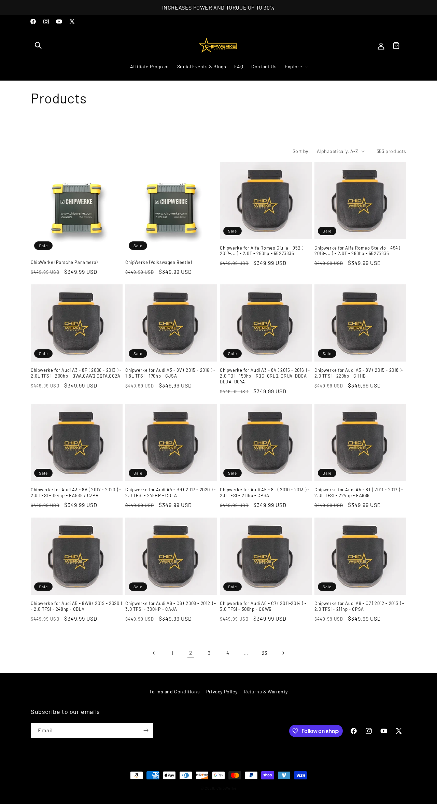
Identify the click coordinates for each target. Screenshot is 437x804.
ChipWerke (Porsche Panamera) (64, 262)
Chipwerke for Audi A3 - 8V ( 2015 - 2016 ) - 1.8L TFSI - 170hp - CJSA (170, 373)
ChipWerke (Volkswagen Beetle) (158, 262)
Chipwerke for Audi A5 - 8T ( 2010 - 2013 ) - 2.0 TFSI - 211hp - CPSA (264, 492)
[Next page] (283, 653)
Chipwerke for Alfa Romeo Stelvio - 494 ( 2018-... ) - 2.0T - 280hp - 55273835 (357, 250)
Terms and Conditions (174, 691)
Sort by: (301, 151)
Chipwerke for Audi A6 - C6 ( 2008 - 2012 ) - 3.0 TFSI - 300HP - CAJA (170, 606)
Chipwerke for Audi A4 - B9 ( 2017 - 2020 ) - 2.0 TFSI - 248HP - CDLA (170, 492)
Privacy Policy (221, 691)
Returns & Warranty (266, 691)
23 (264, 653)
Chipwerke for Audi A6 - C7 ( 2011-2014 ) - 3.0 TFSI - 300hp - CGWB (263, 606)
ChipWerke (226, 788)
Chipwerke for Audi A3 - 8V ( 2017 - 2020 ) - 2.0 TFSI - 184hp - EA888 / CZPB (76, 492)
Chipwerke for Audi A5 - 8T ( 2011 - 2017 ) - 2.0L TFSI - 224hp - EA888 (358, 492)
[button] (38, 45)
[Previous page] (153, 653)
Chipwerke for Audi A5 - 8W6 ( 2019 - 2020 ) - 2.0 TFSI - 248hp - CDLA (76, 606)
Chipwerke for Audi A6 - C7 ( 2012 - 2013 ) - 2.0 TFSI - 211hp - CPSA (359, 606)
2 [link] (191, 652)
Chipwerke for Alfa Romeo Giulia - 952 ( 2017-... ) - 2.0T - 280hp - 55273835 (261, 250)
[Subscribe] (145, 730)
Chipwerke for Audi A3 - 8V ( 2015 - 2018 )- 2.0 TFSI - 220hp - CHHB (358, 373)
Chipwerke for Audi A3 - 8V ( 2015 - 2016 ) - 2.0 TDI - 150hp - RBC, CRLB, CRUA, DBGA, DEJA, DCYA (265, 375)
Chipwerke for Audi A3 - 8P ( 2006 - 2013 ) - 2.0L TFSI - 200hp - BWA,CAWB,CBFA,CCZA (76, 373)
